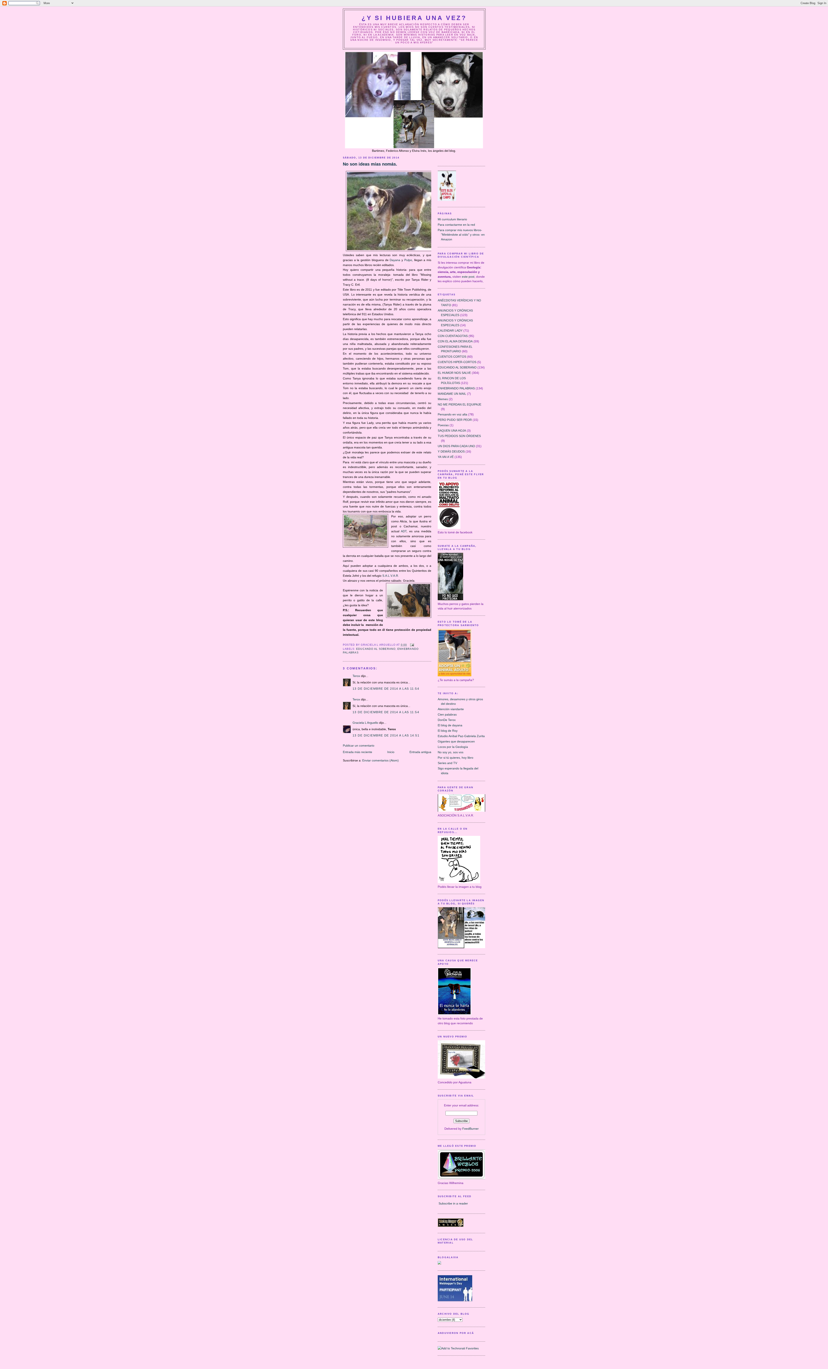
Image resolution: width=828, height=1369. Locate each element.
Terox (356, 676)
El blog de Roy (448, 730)
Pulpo (408, 260)
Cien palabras (447, 714)
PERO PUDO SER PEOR (455, 419)
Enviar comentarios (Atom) (380, 760)
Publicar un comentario (358, 745)
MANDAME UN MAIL (452, 393)
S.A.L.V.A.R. (391, 575)
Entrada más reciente (357, 752)
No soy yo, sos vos (450, 752)
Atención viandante (451, 709)
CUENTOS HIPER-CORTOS (457, 362)
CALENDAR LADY (450, 330)
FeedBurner (470, 1128)
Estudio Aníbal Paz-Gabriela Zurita (461, 736)
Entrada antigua (420, 752)
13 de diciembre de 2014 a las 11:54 (386, 688)
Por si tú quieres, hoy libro (455, 757)
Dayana (395, 260)
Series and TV (447, 763)
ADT (403, 531)
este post (468, 276)
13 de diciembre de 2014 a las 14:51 (386, 735)
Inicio (390, 752)
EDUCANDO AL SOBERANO (376, 648)
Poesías (443, 425)
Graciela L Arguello (365, 722)
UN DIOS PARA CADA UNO (456, 446)
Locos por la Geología (453, 747)
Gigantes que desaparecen (456, 741)
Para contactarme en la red (456, 224)
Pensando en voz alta (452, 414)
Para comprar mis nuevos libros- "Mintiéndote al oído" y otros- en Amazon (461, 234)
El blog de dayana (450, 725)
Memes (443, 399)
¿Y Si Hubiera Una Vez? (414, 17)
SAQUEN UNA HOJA (452, 430)
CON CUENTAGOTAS (453, 336)
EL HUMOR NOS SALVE (454, 372)
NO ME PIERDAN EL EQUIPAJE (459, 404)
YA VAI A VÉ (446, 457)
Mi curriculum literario (452, 219)
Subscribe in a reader (453, 1203)
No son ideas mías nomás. (370, 164)
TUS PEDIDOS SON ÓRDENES (459, 436)
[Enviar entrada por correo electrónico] (411, 644)
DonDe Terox (447, 720)
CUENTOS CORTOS (452, 356)
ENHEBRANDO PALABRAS (456, 388)
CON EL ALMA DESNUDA (455, 341)
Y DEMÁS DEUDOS (451, 451)
